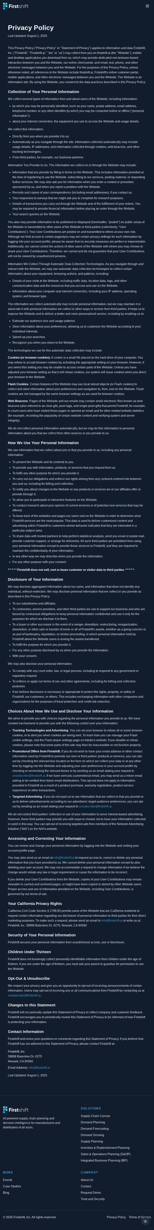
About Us (87, 1180)
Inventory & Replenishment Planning (105, 1147)
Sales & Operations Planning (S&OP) (106, 1154)
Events (7, 1180)
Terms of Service (140, 1217)
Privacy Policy (116, 1217)
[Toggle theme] (145, 1221)
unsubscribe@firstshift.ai (28, 775)
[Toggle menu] (147, 6)
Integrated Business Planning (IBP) (104, 1160)
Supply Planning (92, 1141)
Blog (6, 1192)
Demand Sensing (92, 1135)
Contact (86, 1186)
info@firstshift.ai (64, 857)
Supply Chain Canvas (95, 1116)
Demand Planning (93, 1122)
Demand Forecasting (95, 1128)
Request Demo (91, 1192)
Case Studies (12, 1186)
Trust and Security (93, 1199)
